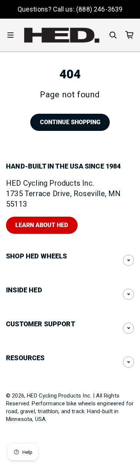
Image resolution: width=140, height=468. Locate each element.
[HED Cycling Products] (61, 35)
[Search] (113, 35)
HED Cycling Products (54, 395)
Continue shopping (70, 122)
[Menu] (10, 35)
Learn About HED (41, 225)
